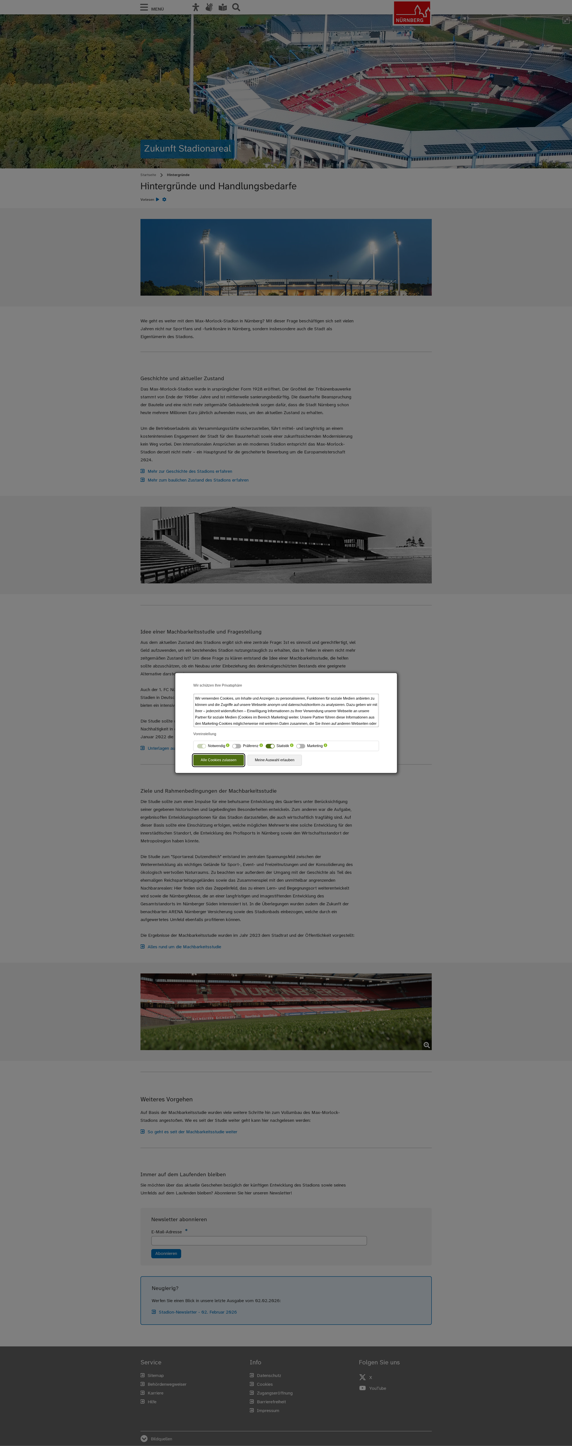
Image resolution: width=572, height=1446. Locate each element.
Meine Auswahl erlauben (274, 760)
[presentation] (227, 746)
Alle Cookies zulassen (218, 760)
